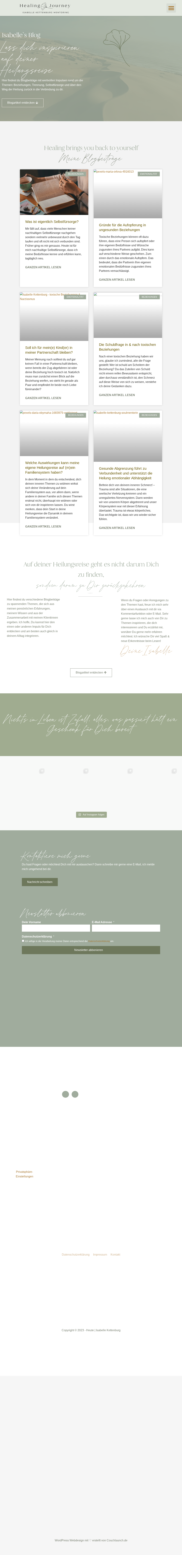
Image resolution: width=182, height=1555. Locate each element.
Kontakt (115, 1254)
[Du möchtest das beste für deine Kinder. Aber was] (157, 788)
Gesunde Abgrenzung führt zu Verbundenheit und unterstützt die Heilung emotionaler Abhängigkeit (125, 473)
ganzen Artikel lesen (43, 267)
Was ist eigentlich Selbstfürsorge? (52, 222)
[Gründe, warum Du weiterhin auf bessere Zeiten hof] (69, 788)
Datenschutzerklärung (37, 936)
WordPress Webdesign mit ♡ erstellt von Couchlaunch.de (91, 1540)
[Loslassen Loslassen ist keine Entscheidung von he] (113, 788)
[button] (171, 8)
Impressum (100, 1254)
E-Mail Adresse (102, 922)
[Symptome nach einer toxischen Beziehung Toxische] (25, 788)
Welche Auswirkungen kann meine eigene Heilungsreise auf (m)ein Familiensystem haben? (52, 467)
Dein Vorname (31, 922)
